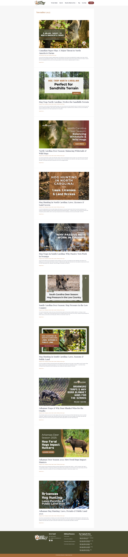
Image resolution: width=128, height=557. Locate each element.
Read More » (41, 62)
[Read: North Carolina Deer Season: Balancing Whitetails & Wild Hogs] (64, 134)
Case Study (84, 3)
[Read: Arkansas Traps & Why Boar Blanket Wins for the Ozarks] (64, 391)
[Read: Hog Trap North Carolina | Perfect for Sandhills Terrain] (64, 85)
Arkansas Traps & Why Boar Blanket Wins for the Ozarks (61, 409)
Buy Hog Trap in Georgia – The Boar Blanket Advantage (86, 544)
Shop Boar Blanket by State (70, 3)
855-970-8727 (53, 536)
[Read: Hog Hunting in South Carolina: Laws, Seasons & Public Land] (64, 340)
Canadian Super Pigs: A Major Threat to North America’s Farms (60, 51)
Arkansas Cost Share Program (86, 535)
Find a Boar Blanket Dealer (69, 544)
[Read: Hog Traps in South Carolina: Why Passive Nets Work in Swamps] (64, 237)
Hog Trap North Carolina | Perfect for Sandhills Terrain (64, 102)
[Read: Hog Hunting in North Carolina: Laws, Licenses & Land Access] (64, 185)
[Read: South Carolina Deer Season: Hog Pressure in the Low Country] (64, 288)
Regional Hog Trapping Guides (45, 104)
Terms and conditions (68, 538)
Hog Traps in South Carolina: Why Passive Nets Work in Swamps (63, 255)
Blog (79, 3)
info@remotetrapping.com (56, 538)
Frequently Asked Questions (69, 541)
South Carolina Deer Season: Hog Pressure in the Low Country (63, 306)
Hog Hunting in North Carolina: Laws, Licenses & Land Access (61, 203)
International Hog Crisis (43, 55)
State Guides (53, 104)
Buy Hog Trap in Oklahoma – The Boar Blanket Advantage (86, 541)
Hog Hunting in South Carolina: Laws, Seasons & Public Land (61, 358)
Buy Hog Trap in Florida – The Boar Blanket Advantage (86, 550)
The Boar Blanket (54, 3)
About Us (61, 3)
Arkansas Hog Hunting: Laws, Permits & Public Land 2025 (63, 512)
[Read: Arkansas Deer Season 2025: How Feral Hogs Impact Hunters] (64, 443)
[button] (75, 3)
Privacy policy (66, 536)
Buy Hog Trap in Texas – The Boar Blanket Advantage (86, 538)
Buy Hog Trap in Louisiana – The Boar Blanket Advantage (86, 547)
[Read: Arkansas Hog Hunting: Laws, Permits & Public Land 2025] (64, 494)
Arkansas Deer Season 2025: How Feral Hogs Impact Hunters (62, 460)
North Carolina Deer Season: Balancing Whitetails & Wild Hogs (63, 152)
